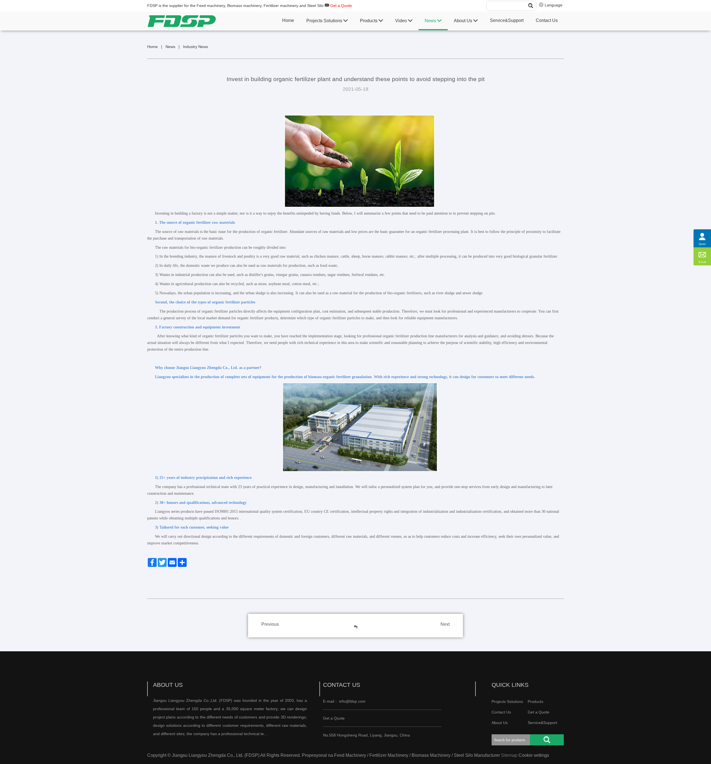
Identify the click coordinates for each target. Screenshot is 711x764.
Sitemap (509, 755)
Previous (270, 624)
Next (445, 624)
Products (369, 20)
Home (288, 20)
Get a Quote (341, 5)
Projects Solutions (324, 20)
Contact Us (547, 20)
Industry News (195, 46)
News (431, 20)
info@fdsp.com (352, 701)
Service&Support (507, 20)
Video (401, 20)
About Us (463, 20)
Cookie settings (534, 755)
